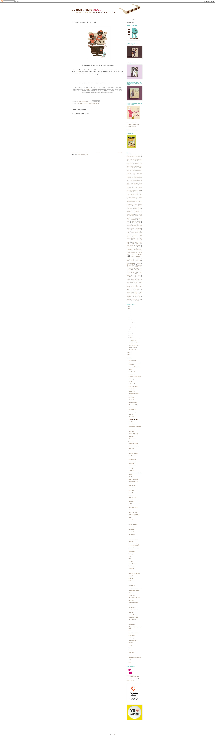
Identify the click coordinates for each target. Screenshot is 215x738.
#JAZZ (128, 214)
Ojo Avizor (138, 285)
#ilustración (137, 211)
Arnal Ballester (132, 421)
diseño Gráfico (130, 245)
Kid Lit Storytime (132, 371)
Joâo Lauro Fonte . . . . (133, 640)
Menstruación (138, 276)
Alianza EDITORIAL (132, 219)
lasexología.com (139, 269)
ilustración (90, 103)
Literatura (139, 273)
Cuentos (128, 242)
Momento (139, 278)
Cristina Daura (132, 529)
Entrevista (140, 257)
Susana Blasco (132, 635)
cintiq (141, 238)
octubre (131, 324)
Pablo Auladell (132, 384)
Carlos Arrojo (132, 580)
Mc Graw (132, 276)
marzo (131, 335)
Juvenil (97, 103)
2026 (129, 306)
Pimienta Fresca (132, 349)
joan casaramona (132, 429)
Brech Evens (131, 522)
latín (129, 271)
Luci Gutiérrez (132, 374)
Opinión (128, 286)
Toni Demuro (131, 568)
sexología (129, 296)
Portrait (136, 288)
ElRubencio (138, 256)
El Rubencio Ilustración (133, 676)
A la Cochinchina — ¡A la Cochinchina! (134, 500)
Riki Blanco (131, 476)
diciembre (132, 320)
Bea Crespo (131, 554)
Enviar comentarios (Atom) (82, 154)
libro (137, 272)
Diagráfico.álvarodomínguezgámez (135, 627)
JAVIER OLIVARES (133, 434)
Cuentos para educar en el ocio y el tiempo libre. (135, 339)
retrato (136, 292)
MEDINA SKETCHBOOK (134, 633)
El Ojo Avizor (131, 652)
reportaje (128, 292)
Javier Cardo (131, 495)
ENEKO (130, 645)
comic (129, 239)
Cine (137, 238)
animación (133, 221)
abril (131, 333)
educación (81, 103)
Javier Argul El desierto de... (135, 367)
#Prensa (136, 214)
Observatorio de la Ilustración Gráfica (135, 473)
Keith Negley (131, 414)
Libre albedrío (131, 272)
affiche (133, 218)
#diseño (139, 208)
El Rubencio (86, 103)
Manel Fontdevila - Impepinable (133, 462)
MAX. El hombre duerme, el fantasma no (135, 363)
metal (128, 278)
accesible (132, 217)
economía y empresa (131, 248)
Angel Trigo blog (132, 619)
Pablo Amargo (132, 551)
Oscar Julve (131, 448)
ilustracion (138, 263)
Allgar (139, 219)
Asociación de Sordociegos (134, 345)
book (132, 229)
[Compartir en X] (96, 101)
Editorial (138, 248)
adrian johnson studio (133, 479)
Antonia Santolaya (133, 402)
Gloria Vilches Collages (133, 404)
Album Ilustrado (139, 218)
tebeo (141, 298)
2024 (129, 310)
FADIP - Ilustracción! (133, 386)
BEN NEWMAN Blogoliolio (135, 597)
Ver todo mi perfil (130, 680)
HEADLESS (131, 416)
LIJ (135, 273)
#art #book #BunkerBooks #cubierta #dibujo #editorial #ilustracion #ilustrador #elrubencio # (134, 197)
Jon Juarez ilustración (133, 453)
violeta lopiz (131, 468)
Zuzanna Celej (132, 391)
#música (132, 214)
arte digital (129, 224)
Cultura (133, 242)
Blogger (114, 734)
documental (134, 246)
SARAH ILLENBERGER (134, 515)
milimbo (130, 381)
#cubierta (135, 208)
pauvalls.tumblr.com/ (133, 443)
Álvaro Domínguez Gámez (134, 590)
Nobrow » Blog (132, 388)
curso (137, 242)
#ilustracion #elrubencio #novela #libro (134, 212)
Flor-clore (132, 260)
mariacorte (131, 622)
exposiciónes (137, 259)
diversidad (128, 246)
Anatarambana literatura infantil (134, 394)
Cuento (138, 241)
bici (129, 228)
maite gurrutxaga (132, 409)
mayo (131, 331)
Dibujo (140, 242)
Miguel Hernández (133, 278)
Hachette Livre (138, 261)
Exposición (130, 259)
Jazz (141, 266)
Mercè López (131, 578)
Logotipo (128, 275)
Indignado (130, 266)
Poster (140, 288)
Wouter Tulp (131, 470)
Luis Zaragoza (132, 566)
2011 (129, 354)
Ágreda (130, 369)
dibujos (129, 243)
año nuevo (139, 221)
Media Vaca (131, 407)
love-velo (134, 275)
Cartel (128, 231)
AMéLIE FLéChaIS (133, 524)
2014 (129, 317)
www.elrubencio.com (132, 122)
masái (128, 276)
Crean (130, 583)
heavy (128, 263)
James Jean (131, 600)
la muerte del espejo (133, 412)
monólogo (128, 279)
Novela (132, 285)
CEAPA (78, 71)
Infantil (94, 103)
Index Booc (140, 265)
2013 (129, 319)
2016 (129, 312)
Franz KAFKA (138, 260)
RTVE (135, 293)
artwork (139, 224)
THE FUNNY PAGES (133, 512)
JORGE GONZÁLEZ (133, 617)
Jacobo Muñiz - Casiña (133, 446)
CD (133, 231)
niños (136, 282)
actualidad (138, 217)
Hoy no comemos (132, 465)
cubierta (133, 241)
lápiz (133, 269)
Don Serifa (131, 492)
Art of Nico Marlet (132, 497)
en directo (129, 257)
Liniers (130, 605)
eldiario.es (132, 256)
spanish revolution (130, 298)
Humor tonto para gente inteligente (134, 548)
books (136, 229)
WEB (137, 300)
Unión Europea (134, 299)
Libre (141, 271)
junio (131, 329)
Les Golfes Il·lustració (133, 602)
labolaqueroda (132, 559)
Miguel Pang (131, 379)
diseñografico (138, 245)
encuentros (134, 257)
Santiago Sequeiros (133, 488)
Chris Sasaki (131, 655)
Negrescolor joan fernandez (134, 573)
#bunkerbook (130, 208)
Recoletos (139, 290)
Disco (134, 243)
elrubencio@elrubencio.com (133, 124)
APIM (128, 222)
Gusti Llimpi (131, 436)
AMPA (128, 221)
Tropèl (130, 556)
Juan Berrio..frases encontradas (133, 456)
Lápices (129, 269)
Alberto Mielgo (132, 534)
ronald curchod (132, 485)
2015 (129, 314)
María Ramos (131, 527)
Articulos (134, 224)
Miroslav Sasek (132, 595)
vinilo (134, 300)
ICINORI (131, 643)
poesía (137, 286)
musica (133, 280)
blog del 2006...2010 (132, 126)
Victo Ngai (131, 612)
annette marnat (132, 624)
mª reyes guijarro (132, 438)
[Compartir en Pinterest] (99, 101)
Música (138, 280)
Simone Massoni (132, 459)
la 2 (141, 268)
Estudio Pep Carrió (133, 424)
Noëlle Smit (131, 541)
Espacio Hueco (132, 519)
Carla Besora (131, 650)
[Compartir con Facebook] (97, 101)
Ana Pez (130, 536)
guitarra (132, 261)
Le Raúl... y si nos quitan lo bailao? (134, 504)
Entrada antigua (120, 152)
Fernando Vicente (132, 360)
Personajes (132, 286)
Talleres (136, 298)
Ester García (131, 490)
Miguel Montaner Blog (133, 419)
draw (139, 246)
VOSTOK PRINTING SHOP (135, 426)
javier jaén (131, 561)
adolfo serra (131, 431)
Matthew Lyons (132, 638)
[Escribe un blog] (94, 101)
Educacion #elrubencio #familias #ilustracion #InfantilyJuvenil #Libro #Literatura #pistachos (134, 251)
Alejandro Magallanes (133, 539)
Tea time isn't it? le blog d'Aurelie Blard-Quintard (134, 544)
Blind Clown (138, 228)
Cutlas (130, 660)
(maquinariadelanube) (133, 610)
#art (133, 174)
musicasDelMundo (130, 282)
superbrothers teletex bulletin (135, 588)
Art (136, 222)
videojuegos (129, 300)
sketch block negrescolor (134, 614)
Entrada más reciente (76, 152)
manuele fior (131, 397)
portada (132, 288)
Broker (139, 229)
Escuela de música (133, 347)
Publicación (137, 289)
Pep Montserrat (132, 607)
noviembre (132, 322)
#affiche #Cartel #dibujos (131, 157)
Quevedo (134, 290)
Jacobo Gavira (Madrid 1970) (135, 657)
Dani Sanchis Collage (133, 507)
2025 (129, 308)
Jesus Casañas (130, 268)
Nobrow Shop (132, 585)
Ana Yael (131, 576)
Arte (139, 222)
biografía (132, 228)
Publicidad (129, 290)
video (140, 299)
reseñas (132, 292)
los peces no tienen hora (134, 451)
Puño (130, 647)
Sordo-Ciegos (138, 296)
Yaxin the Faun (132, 510)
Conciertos (134, 239)
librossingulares (130, 273)
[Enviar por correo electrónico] (92, 101)
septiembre (132, 327)
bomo (130, 662)
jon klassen (131, 441)
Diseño (138, 243)
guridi (130, 517)
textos (129, 299)
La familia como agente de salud (134, 342)
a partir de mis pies (133, 563)
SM (133, 296)
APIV (132, 222)
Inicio (98, 152)
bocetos (128, 229)
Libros (141, 272)
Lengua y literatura (135, 271)
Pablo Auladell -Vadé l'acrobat (133, 482)
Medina (130, 630)
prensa (128, 289)
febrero (131, 337)
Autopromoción (134, 226)
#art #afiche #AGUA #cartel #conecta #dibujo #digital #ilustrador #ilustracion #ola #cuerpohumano (134, 180)
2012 (129, 352)
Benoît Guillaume (132, 532)
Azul (141, 226)
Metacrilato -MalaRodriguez (135, 376)
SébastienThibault (132, 399)
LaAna (130, 571)
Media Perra (131, 593)
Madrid (139, 275)
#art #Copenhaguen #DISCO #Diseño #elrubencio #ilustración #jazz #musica (134, 204)
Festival (128, 260)
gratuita (128, 261)
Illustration (132, 263)
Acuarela (128, 218)
